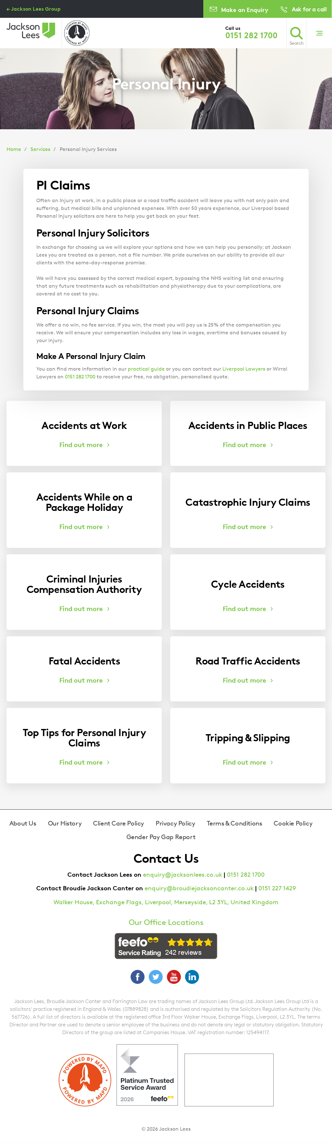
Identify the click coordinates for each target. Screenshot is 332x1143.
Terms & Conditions (234, 823)
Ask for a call (309, 9)
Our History (65, 823)
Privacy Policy (175, 823)
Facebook (137, 977)
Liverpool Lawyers (243, 369)
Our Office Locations (166, 922)
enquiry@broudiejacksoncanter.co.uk (199, 888)
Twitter (155, 977)
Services (40, 149)
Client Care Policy (118, 823)
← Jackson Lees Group (33, 9)
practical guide (146, 369)
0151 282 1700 (251, 35)
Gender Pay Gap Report (161, 837)
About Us (22, 823)
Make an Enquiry (244, 9)
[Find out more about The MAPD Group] (76, 33)
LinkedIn (192, 977)
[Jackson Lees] (30, 30)
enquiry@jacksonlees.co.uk (182, 874)
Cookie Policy (293, 823)
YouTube (174, 977)
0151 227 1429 (277, 888)
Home (13, 149)
